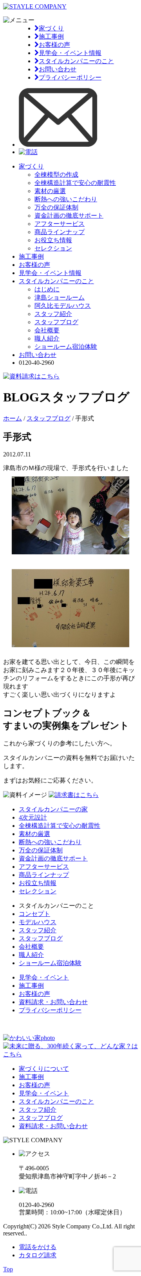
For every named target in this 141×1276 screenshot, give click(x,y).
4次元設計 (33, 817)
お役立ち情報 (53, 240)
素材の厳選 (50, 191)
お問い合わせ (57, 69)
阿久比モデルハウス (62, 305)
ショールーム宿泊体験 (65, 346)
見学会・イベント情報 (70, 53)
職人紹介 (47, 338)
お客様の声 (54, 44)
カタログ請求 (37, 1255)
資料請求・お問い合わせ (53, 1002)
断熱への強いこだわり (65, 199)
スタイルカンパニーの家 (53, 809)
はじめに (47, 289)
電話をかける (37, 1247)
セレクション (53, 248)
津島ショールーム (59, 297)
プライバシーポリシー (70, 77)
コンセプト (34, 913)
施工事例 (51, 36)
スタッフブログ (56, 322)
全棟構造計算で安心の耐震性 (75, 182)
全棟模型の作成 (56, 174)
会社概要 (47, 330)
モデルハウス (37, 922)
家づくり (51, 28)
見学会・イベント (44, 977)
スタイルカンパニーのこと (76, 61)
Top (8, 1269)
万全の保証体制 (56, 207)
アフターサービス (59, 223)
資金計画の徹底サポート (68, 215)
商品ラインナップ (59, 232)
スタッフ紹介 (53, 314)
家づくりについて (44, 1068)
